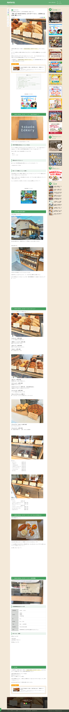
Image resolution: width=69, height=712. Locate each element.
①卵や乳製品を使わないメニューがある (25, 78)
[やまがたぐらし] (11, 2)
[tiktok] (30, 703)
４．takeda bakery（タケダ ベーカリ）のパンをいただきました (28, 83)
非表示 (30, 75)
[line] (8, 14)
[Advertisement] (28, 294)
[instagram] (24, 703)
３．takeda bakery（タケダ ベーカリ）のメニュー (26, 82)
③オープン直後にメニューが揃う (24, 80)
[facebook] (8, 12)
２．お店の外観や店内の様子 (22, 81)
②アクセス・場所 (21, 87)
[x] (8, 13)
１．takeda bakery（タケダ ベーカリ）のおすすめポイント (28, 77)
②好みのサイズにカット (22, 79)
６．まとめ (19, 88)
